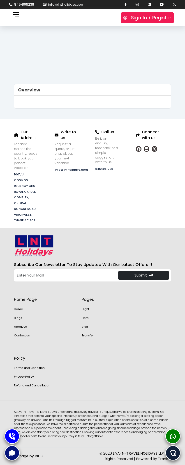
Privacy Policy (24, 376)
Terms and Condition (29, 368)
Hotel (85, 318)
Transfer (88, 335)
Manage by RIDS (28, 456)
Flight (85, 309)
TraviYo (164, 458)
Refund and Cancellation (32, 385)
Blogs (18, 318)
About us (20, 326)
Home (18, 309)
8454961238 (23, 4)
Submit (140, 275)
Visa (85, 326)
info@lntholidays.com (65, 4)
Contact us (22, 335)
